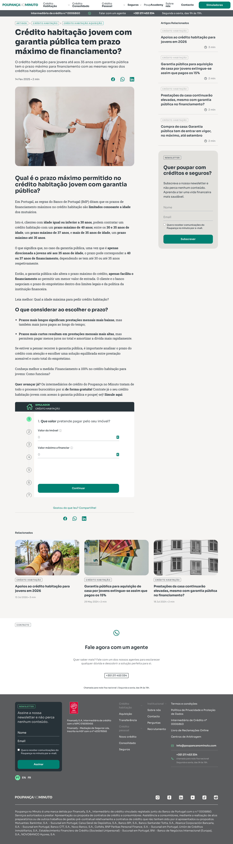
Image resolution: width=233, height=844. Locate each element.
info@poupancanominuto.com (196, 745)
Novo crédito (127, 736)
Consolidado (127, 743)
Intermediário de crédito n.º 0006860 (55, 13)
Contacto (153, 716)
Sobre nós (154, 710)
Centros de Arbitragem (186, 736)
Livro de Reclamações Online (190, 730)
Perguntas (154, 722)
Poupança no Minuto (103, 384)
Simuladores (214, 5)
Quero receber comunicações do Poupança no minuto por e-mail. (185, 226)
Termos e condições (184, 703)
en (24, 777)
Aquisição (125, 714)
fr (29, 777)
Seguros (124, 749)
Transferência (128, 720)
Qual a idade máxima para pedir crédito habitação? (71, 299)
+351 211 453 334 (143, 13)
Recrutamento (156, 729)
